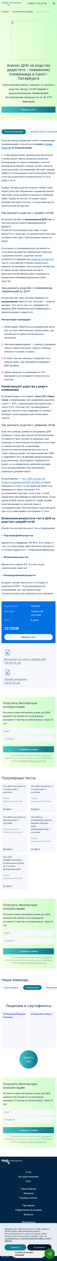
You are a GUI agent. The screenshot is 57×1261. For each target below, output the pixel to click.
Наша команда (28, 1188)
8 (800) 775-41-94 (37, 3)
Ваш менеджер (12, 987)
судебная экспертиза (42, 259)
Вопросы (28, 1214)
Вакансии (28, 1193)
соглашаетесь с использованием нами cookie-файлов (28, 1239)
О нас (28, 1172)
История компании (28, 1176)
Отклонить (39, 1247)
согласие (45, 755)
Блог (28, 1181)
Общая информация (14, 132)
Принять (15, 1247)
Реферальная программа (28, 1210)
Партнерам (28, 1205)
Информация (28, 1222)
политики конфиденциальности (32, 761)
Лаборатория (32, 987)
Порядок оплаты (28, 1197)
